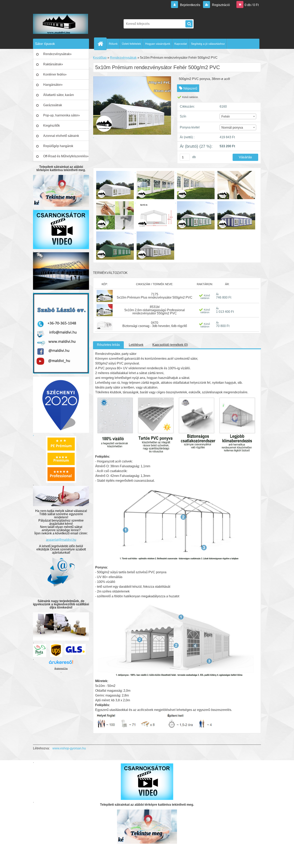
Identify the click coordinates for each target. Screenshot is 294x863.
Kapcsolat (180, 43)
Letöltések (136, 344)
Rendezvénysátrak (123, 57)
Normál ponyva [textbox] (232, 127)
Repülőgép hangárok (58, 146)
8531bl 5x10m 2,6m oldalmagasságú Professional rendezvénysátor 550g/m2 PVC (154, 310)
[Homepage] (102, 44)
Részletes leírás (108, 344)
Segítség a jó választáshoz (208, 43)
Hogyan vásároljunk (157, 43)
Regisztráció (220, 5)
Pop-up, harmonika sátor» (61, 115)
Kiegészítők (51, 125)
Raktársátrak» (53, 64)
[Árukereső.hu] (61, 663)
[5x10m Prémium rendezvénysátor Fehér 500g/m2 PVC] (115, 171)
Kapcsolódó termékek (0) (170, 344)
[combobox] (238, 116)
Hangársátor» (53, 84)
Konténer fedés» (55, 74)
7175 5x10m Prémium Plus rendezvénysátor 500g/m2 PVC (154, 296)
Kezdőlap (100, 57)
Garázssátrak (52, 105)
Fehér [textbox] (225, 116)
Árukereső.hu (61, 668)
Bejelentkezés (190, 5)
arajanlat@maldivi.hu (61, 539)
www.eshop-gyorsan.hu (69, 748)
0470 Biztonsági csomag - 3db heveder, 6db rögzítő (154, 324)
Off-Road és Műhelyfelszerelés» (66, 156)
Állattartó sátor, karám (58, 95)
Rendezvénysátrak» (57, 54)
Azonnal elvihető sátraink (61, 135)
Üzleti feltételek (131, 43)
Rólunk (113, 43)
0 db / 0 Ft (252, 5)
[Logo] (60, 24)
